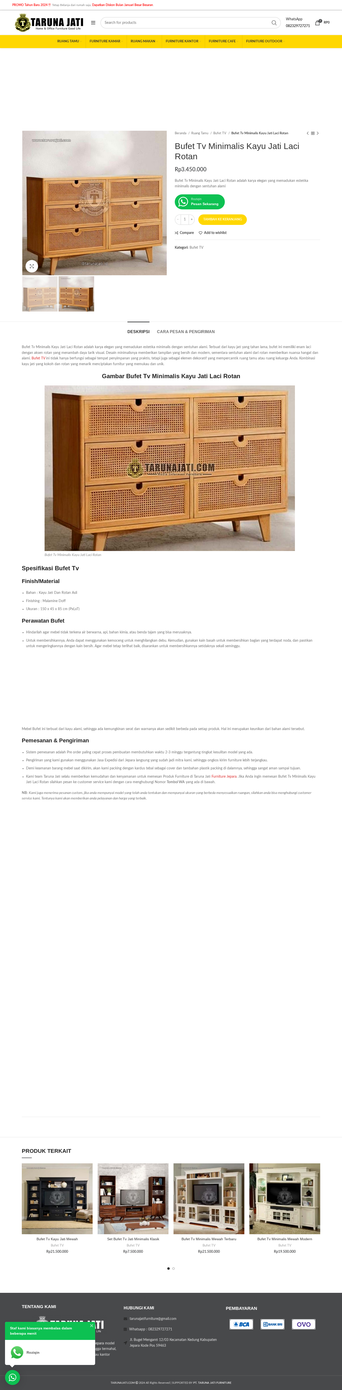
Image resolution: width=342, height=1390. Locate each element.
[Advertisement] (171, 86)
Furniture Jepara (224, 776)
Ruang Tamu (200, 133)
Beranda (181, 133)
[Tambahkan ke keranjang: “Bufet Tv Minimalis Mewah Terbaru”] (240, 1182)
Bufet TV (220, 133)
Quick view (89, 1194)
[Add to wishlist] (89, 1171)
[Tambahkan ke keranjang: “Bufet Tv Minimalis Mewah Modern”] (316, 1182)
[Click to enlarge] (32, 266)
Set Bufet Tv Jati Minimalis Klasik (133, 1239)
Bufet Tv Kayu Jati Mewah (57, 1239)
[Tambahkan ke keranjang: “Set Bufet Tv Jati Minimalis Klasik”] (164, 1182)
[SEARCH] (274, 23)
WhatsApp (294, 19)
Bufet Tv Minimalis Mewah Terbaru (209, 1239)
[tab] (138, 329)
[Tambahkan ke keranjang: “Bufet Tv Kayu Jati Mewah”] (89, 1182)
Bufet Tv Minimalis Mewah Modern (284, 1239)
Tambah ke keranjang (222, 219)
